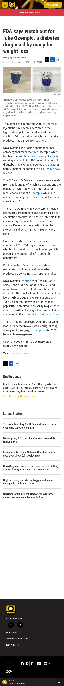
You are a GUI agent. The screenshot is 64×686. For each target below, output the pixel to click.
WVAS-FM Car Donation (17, 638)
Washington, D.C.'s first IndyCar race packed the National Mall (29, 439)
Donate (54, 4)
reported (26, 280)
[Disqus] (32, 557)
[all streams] (60, 682)
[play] (5, 682)
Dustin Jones (19, 57)
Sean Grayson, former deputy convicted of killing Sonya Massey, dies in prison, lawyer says (30, 467)
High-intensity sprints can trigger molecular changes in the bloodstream (28, 481)
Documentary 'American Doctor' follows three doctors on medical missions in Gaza (28, 495)
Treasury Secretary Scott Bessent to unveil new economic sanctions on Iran (30, 425)
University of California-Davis (41, 314)
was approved (39, 330)
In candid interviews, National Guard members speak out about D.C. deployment (29, 453)
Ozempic (51, 123)
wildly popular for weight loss (37, 156)
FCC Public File (13, 645)
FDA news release (32, 265)
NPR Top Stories (21, 353)
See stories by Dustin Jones (19, 396)
